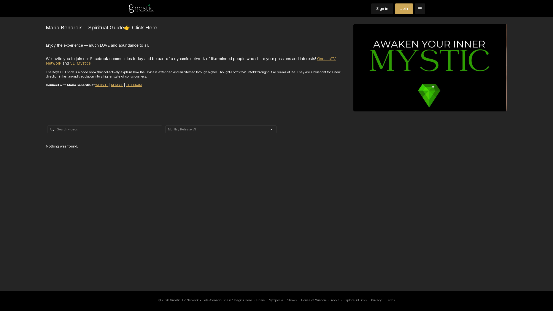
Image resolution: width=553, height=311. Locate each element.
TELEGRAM (134, 85)
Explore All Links (355, 300)
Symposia (276, 300)
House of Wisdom (314, 300)
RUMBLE (117, 85)
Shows (292, 300)
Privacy (376, 300)
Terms (390, 300)
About (335, 300)
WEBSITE (101, 85)
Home (260, 300)
